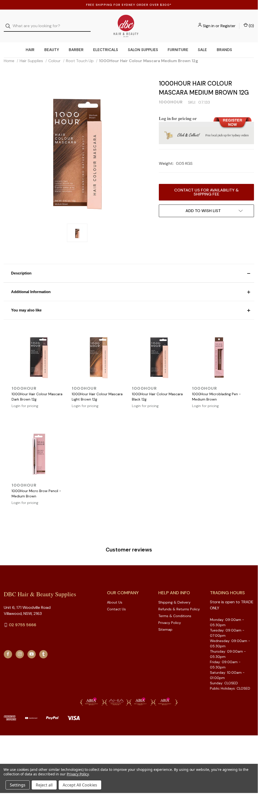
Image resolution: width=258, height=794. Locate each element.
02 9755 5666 (22, 624)
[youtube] (31, 654)
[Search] (9, 26)
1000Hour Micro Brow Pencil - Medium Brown (36, 493)
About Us (114, 602)
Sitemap (165, 629)
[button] (129, 273)
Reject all (44, 785)
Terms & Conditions (174, 616)
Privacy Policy (169, 622)
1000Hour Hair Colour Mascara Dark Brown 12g (37, 397)
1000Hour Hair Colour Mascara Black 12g (157, 397)
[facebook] (8, 654)
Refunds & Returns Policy (179, 609)
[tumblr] (43, 654)
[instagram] (20, 654)
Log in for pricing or (178, 118)
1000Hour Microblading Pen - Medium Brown (216, 397)
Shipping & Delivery (174, 602)
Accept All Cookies (80, 785)
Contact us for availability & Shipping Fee (206, 192)
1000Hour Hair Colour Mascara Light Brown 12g (97, 397)
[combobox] (47, 26)
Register (228, 25)
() (251, 25)
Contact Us (116, 609)
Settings (17, 785)
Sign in (208, 25)
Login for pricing (25, 406)
